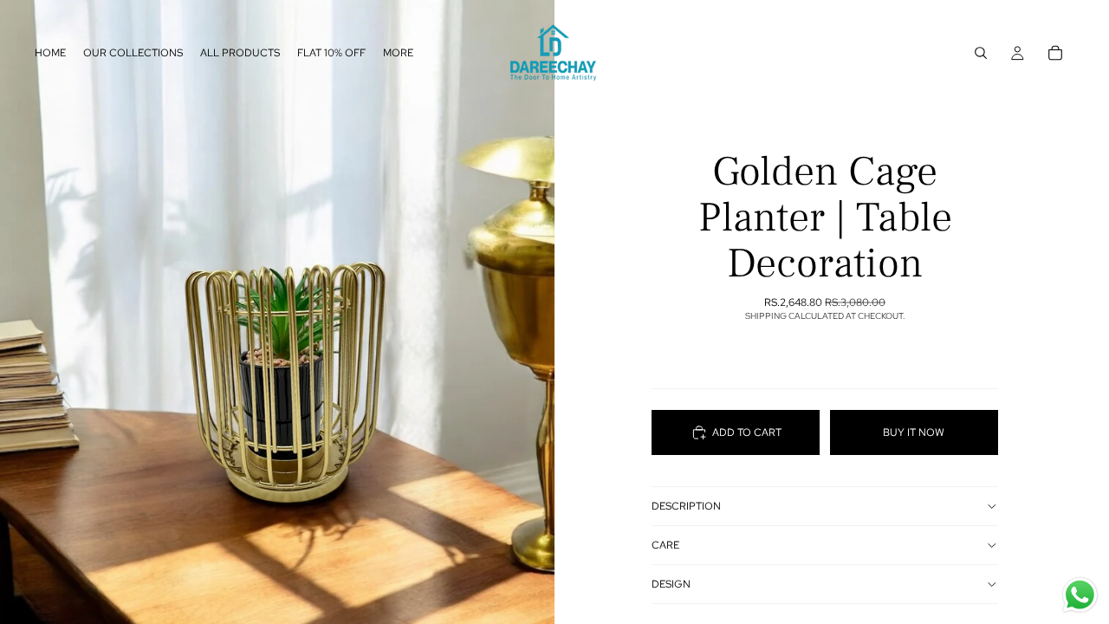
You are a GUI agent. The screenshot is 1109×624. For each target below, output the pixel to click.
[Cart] (1055, 53)
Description (686, 506)
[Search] (981, 53)
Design (671, 584)
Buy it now (913, 432)
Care (665, 545)
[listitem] (398, 53)
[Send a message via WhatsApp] (1080, 595)
